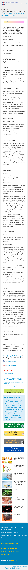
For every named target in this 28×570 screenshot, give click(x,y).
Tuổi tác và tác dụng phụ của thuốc (14, 386)
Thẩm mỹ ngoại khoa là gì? (12, 415)
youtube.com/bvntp (10, 365)
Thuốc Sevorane (8, 373)
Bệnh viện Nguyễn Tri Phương (12, 356)
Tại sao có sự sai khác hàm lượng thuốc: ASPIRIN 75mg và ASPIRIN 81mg (13, 379)
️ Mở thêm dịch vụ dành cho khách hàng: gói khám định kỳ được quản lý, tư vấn (13, 408)
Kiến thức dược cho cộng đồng (14, 11)
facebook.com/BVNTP (11, 361)
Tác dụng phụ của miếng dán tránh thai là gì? (14, 382)
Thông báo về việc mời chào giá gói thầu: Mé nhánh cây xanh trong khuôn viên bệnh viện (14, 400)
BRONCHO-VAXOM (9, 376)
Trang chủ (4, 9)
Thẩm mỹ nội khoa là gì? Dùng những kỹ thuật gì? (13, 412)
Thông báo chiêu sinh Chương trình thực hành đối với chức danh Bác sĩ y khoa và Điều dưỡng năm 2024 (13, 404)
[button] (21, 3)
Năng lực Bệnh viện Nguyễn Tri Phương (14, 418)
